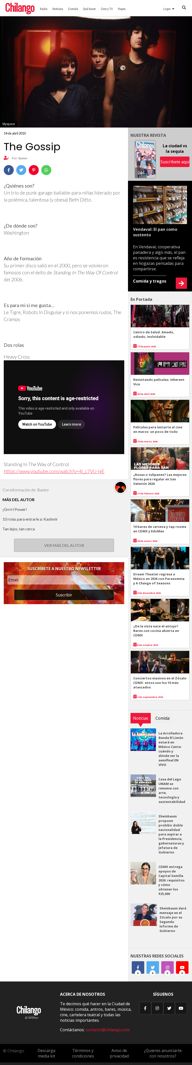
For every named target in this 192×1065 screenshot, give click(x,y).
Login (167, 9)
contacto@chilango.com (108, 1029)
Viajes (122, 9)
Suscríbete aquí (174, 162)
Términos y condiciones (83, 1053)
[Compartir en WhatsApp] (46, 170)
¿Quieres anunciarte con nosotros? (163, 1053)
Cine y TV (107, 9)
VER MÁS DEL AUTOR (64, 545)
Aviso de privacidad (119, 1053)
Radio (44, 9)
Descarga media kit (46, 1053)
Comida (73, 9)
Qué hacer (89, 9)
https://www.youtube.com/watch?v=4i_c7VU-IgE (54, 471)
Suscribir (64, 595)
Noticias (57, 9)
